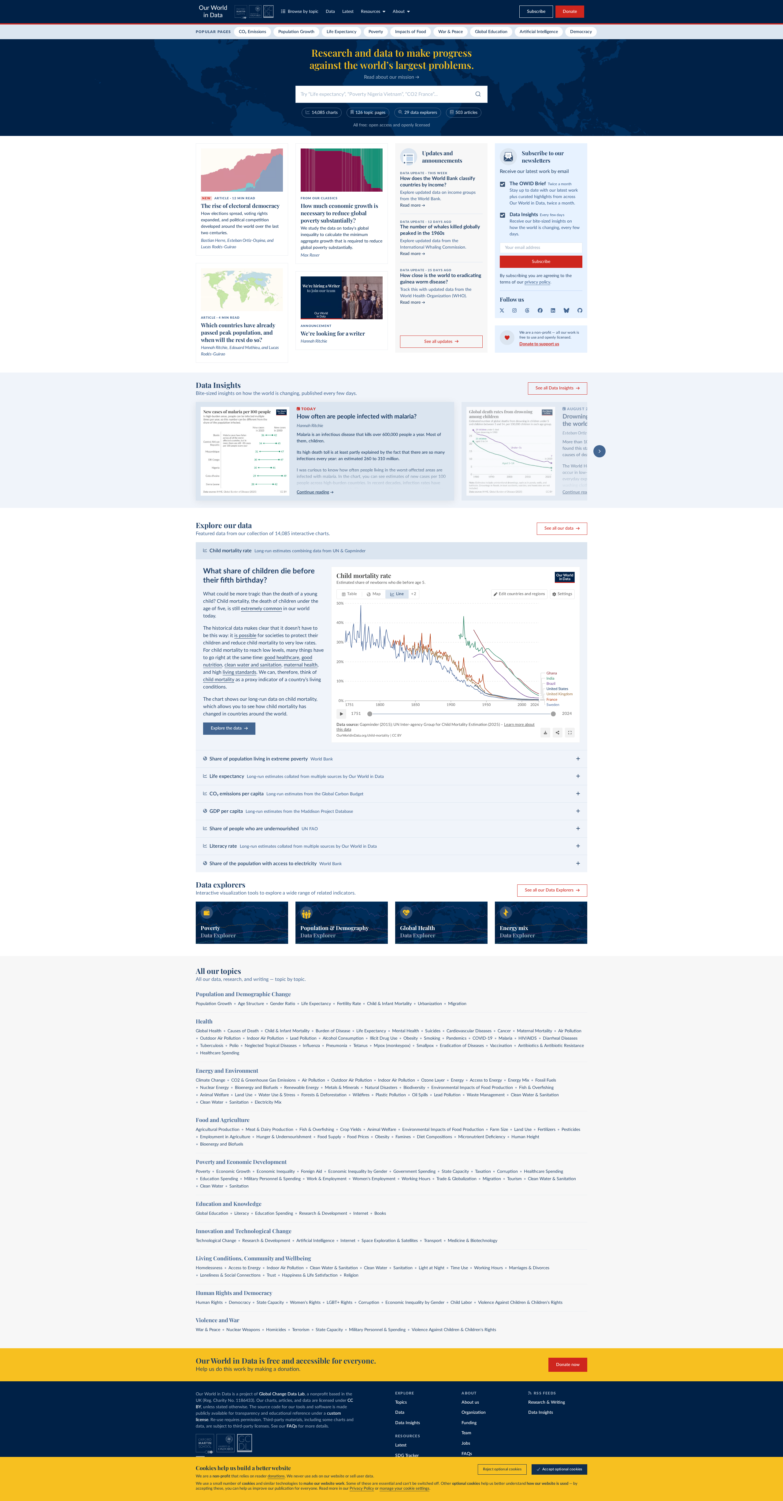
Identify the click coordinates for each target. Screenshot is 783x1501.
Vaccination (501, 1046)
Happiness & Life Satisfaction (310, 1275)
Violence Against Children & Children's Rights (520, 1302)
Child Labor (461, 1302)
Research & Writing (546, 1402)
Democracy (581, 32)
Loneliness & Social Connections (230, 1275)
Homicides (276, 1330)
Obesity (410, 1038)
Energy (457, 1080)
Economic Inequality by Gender (357, 1171)
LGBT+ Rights (339, 1302)
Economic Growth (233, 1171)
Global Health (208, 1031)
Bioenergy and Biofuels (256, 1088)
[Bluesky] (566, 310)
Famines (403, 1137)
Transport (433, 1241)
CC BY (397, 735)
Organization (474, 1412)
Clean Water (211, 1102)
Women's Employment (374, 1179)
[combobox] (391, 94)
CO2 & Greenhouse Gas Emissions (263, 1080)
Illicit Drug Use (383, 1038)
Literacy (241, 1213)
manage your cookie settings (404, 1489)
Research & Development (323, 1213)
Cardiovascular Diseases (469, 1031)
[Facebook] (540, 310)
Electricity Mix (268, 1102)
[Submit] (477, 95)
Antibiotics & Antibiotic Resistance (551, 1046)
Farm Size (499, 1130)
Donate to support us (539, 344)
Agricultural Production (217, 1130)
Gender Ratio (282, 1004)
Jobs (466, 1443)
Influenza (311, 1046)
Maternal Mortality (534, 1031)
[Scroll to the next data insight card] (599, 451)
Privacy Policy (362, 1489)
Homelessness (209, 1268)
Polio (234, 1046)
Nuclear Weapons (243, 1330)
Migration (457, 1004)
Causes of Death (243, 1031)
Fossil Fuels (545, 1080)
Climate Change (210, 1080)
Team (466, 1433)
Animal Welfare (214, 1095)
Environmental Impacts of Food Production (472, 1088)
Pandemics (456, 1038)
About (399, 11)
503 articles (466, 113)
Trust (271, 1275)
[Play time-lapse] (341, 714)
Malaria (505, 1038)
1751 (356, 714)
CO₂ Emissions (252, 32)
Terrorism (301, 1330)
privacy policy (537, 282)
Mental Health (405, 1031)
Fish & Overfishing (536, 1088)
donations (276, 1476)
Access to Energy (486, 1080)
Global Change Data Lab (282, 1394)
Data (330, 11)
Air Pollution (569, 1031)
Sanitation (239, 1102)
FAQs (292, 1426)
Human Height (525, 1137)
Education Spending (219, 1179)
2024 (567, 714)
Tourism (514, 1179)
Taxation (483, 1171)
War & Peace (450, 32)
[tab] (349, 594)
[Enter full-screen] (570, 732)
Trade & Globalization (456, 1179)
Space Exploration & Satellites (390, 1241)
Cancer (504, 1031)
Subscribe (541, 262)
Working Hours (416, 1179)
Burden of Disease (333, 1031)
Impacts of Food (410, 32)
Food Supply (329, 1137)
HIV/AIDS (527, 1038)
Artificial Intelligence (539, 32)
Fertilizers (546, 1130)
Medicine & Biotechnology (472, 1241)
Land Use (243, 1095)
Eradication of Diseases (462, 1046)
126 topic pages (370, 113)
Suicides (432, 1031)
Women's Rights (305, 1302)
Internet (360, 1213)
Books (380, 1213)
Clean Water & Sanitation (535, 1095)
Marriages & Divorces (529, 1268)
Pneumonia (336, 1046)
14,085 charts (325, 113)
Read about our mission (389, 77)
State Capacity (455, 1171)
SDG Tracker (407, 1456)
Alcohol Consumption (343, 1038)
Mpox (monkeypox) (392, 1046)
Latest (348, 11)
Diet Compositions (434, 1137)
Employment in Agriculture (225, 1137)
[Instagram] (514, 310)
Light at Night (431, 1268)
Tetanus (360, 1046)
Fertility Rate (349, 1004)
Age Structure (251, 1004)
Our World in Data (213, 11)
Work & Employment (327, 1179)
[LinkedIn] (553, 310)
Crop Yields (350, 1130)
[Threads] (527, 310)
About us (470, 1402)
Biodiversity (414, 1088)
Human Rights (209, 1302)
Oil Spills (420, 1095)
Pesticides (571, 1130)
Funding (469, 1423)
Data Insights (407, 1423)
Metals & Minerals (342, 1088)
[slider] (370, 714)
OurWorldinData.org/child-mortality (362, 735)
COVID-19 (482, 1038)
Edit (522, 594)
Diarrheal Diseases (560, 1038)
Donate (570, 11)
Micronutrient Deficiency (481, 1137)
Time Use (459, 1268)
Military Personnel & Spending (272, 1179)
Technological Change (216, 1241)
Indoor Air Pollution (265, 1038)
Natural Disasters (381, 1088)
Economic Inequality (276, 1171)
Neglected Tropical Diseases (271, 1046)
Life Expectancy (341, 32)
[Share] (557, 732)
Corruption (507, 1171)
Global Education (491, 32)
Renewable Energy (301, 1088)
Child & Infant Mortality (389, 1004)
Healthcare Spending (219, 1053)
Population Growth (296, 32)
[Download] (545, 732)
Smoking (432, 1038)
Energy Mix (518, 1080)
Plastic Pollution (391, 1095)
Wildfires (361, 1095)
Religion (351, 1275)
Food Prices (358, 1137)
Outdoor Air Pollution (220, 1038)
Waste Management (486, 1095)
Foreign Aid (311, 1171)
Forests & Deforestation (324, 1095)
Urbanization (430, 1004)
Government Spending (414, 1171)
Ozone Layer (433, 1080)
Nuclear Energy (214, 1088)
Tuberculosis (211, 1046)
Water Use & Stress (276, 1095)
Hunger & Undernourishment (283, 1137)
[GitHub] (579, 310)
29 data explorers (420, 113)
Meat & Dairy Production (269, 1130)
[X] (502, 310)
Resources (370, 11)
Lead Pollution (303, 1038)
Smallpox (425, 1046)
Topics (401, 1402)
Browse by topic (303, 11)
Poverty (376, 32)
